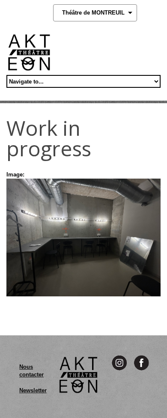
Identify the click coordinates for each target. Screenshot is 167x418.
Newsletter (33, 390)
